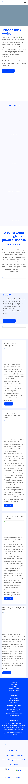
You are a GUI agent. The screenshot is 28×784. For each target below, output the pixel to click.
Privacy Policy (14, 750)
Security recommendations (14, 755)
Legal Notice (14, 765)
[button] (25, 2)
